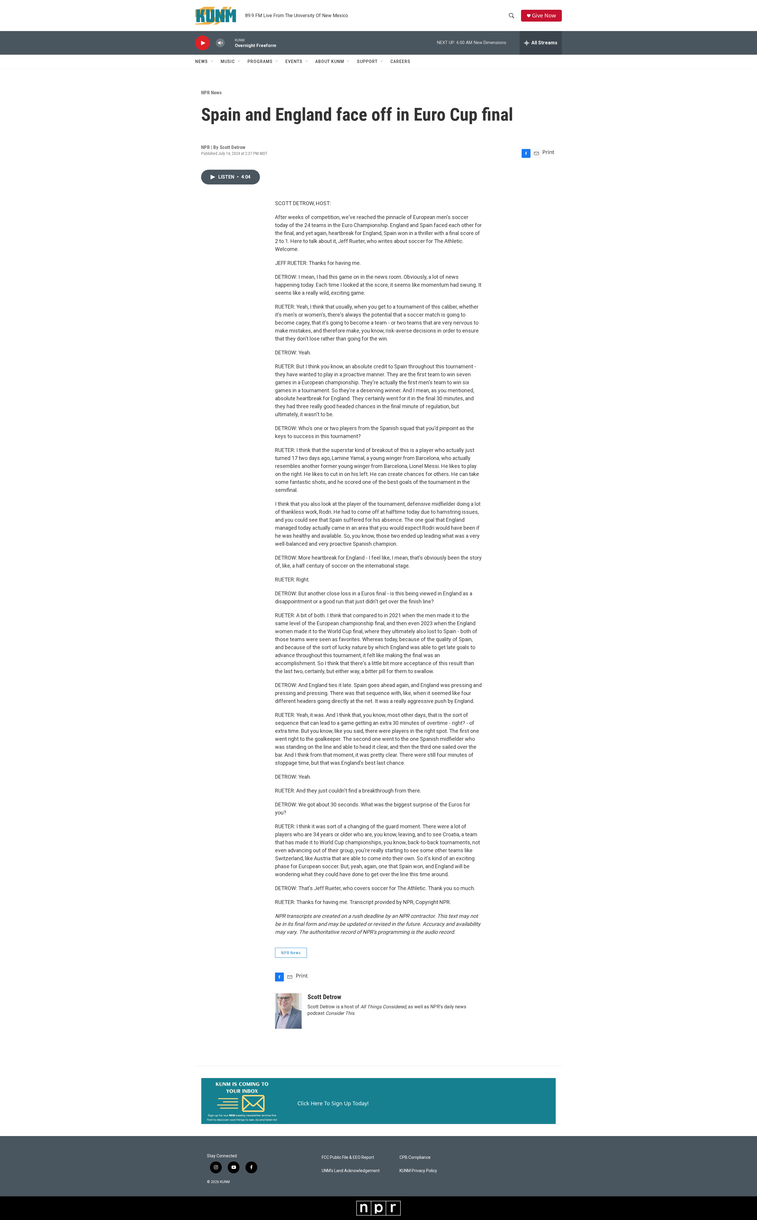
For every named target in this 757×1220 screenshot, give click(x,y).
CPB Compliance (415, 1157)
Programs (260, 61)
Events (294, 61)
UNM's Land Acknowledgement (351, 1171)
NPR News (211, 92)
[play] (202, 43)
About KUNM (329, 61)
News (201, 61)
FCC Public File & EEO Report (348, 1157)
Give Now (544, 15)
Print (548, 151)
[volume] (220, 43)
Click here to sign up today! (333, 1103)
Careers (400, 61)
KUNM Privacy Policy (418, 1171)
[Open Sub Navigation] (212, 61)
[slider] (230, 43)
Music (228, 61)
